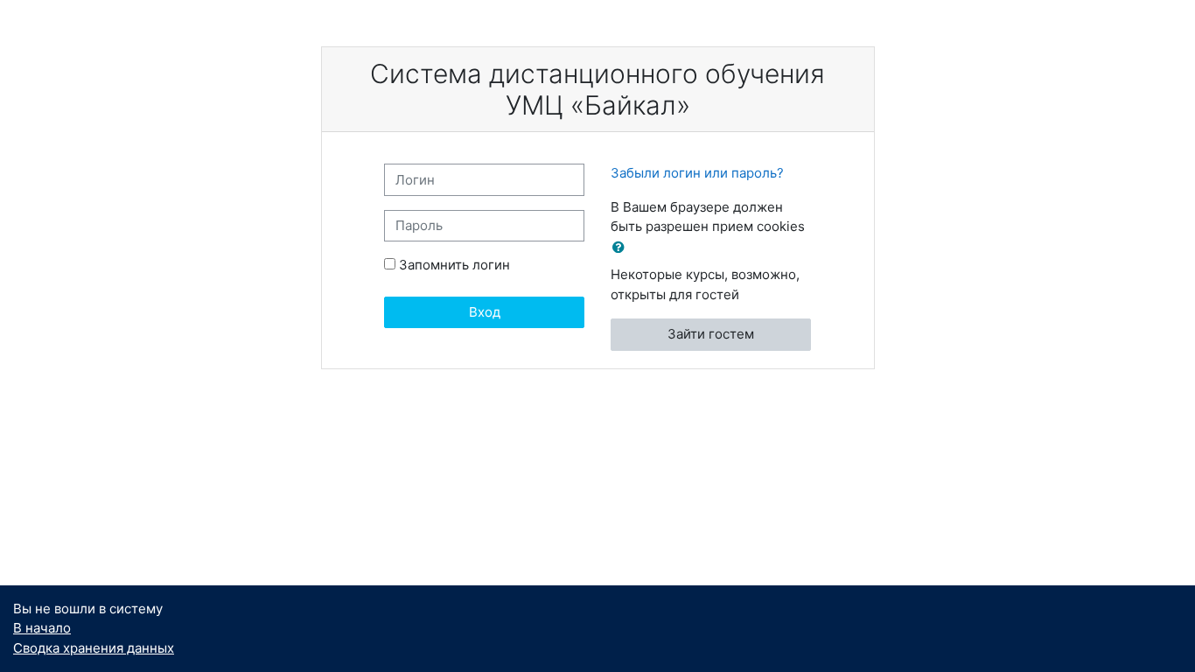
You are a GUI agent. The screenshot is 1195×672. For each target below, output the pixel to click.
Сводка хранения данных (93, 648)
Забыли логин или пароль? (697, 172)
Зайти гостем (710, 334)
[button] (622, 248)
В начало (42, 628)
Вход (484, 312)
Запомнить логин (454, 264)
